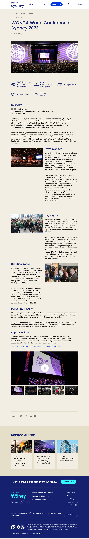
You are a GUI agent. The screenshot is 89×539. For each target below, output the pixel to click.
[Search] (69, 4)
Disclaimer (25, 533)
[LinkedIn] (27, 502)
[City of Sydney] (21, 527)
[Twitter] (22, 502)
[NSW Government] (13, 527)
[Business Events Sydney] (17, 4)
